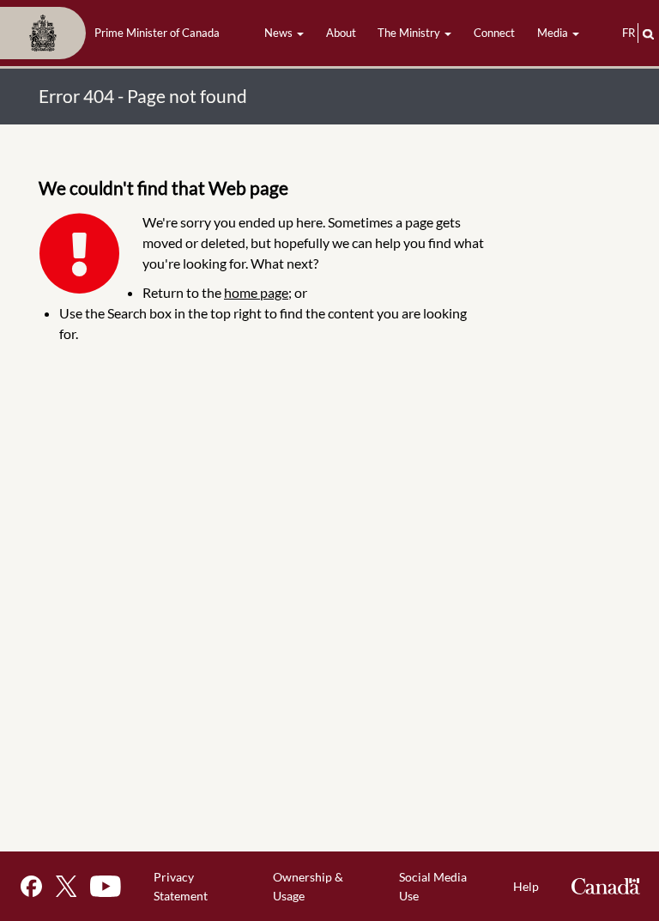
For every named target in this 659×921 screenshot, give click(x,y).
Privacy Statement (181, 886)
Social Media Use (433, 886)
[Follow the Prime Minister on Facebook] (31, 886)
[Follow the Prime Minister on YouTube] (105, 886)
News (279, 32)
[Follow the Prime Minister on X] (66, 886)
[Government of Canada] (605, 886)
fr (628, 32)
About (341, 32)
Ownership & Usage (308, 886)
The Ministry (410, 32)
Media (554, 32)
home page (256, 292)
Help (526, 886)
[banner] (115, 33)
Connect (494, 32)
